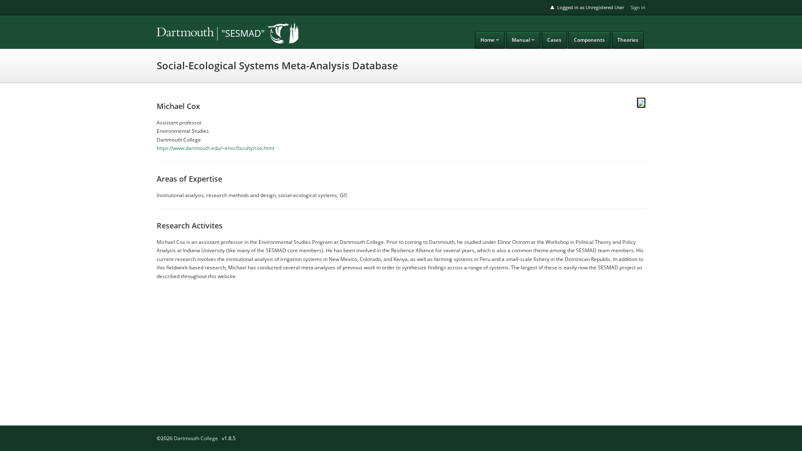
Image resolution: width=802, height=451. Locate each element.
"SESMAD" (243, 33)
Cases (554, 39)
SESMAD (215, 34)
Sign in (638, 7)
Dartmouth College (196, 438)
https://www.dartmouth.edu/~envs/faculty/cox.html (215, 148)
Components (589, 39)
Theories (627, 39)
